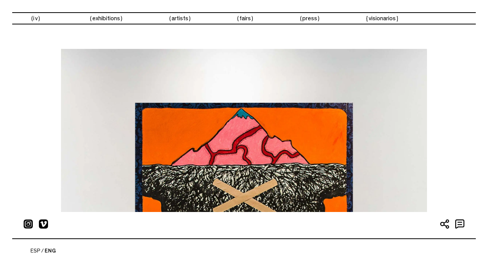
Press (309, 18)
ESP (35, 251)
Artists (180, 18)
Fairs (245, 18)
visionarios (382, 18)
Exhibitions (106, 18)
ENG (50, 251)
